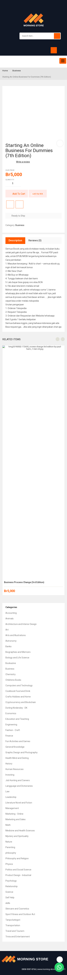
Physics (9, 864)
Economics (10, 713)
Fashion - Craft (12, 730)
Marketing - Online (14, 814)
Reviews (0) (34, 240)
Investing (9, 775)
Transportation (12, 925)
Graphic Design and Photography (21, 752)
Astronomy (11, 641)
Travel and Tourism (14, 931)
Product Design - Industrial (18, 875)
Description (15, 240)
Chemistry (10, 674)
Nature (8, 841)
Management (12, 808)
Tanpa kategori (12, 920)
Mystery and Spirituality (17, 836)
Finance (9, 735)
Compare (19, 204)
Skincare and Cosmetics (17, 908)
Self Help (9, 897)
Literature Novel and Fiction (18, 802)
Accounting (11, 613)
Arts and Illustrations (15, 635)
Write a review (23, 162)
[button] (59, 967)
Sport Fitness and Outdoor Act (20, 914)
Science (9, 892)
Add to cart (18, 193)
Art (7, 629)
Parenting (10, 847)
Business (16, 70)
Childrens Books (13, 680)
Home (5, 70)
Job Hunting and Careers (17, 780)
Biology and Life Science (17, 657)
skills (7, 903)
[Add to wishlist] (10, 204)
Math (8, 825)
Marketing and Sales (15, 819)
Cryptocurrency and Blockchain (20, 702)
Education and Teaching (17, 719)
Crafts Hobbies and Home (18, 696)
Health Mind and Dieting (17, 758)
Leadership (10, 797)
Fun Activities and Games (17, 741)
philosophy (10, 853)
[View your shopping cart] (54, 50)
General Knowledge (14, 747)
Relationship (11, 886)
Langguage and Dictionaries (19, 786)
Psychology (11, 881)
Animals (9, 618)
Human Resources (14, 769)
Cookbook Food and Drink (17, 691)
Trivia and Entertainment (17, 936)
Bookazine (10, 663)
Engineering (11, 724)
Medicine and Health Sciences (20, 830)
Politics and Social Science (18, 869)
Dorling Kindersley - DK (16, 708)
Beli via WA (38, 194)
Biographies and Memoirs (18, 652)
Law (7, 791)
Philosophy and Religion (17, 858)
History (8, 763)
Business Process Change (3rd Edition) (24, 582)
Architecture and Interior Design (21, 624)
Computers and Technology (19, 685)
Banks (8, 646)
